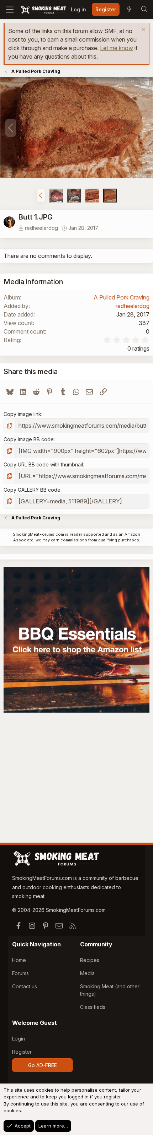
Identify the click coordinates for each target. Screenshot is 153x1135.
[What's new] (129, 9)
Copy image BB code (29, 439)
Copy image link (22, 414)
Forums (20, 973)
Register (22, 1052)
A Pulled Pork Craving (121, 297)
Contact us (24, 986)
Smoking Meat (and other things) (109, 990)
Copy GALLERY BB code (32, 490)
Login (18, 1039)
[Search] (144, 9)
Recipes (89, 960)
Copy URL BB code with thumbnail (43, 464)
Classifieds (92, 1007)
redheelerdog (41, 228)
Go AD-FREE (42, 1065)
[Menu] (9, 9)
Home (19, 960)
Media (87, 973)
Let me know (116, 48)
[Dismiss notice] (142, 30)
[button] (40, 195)
